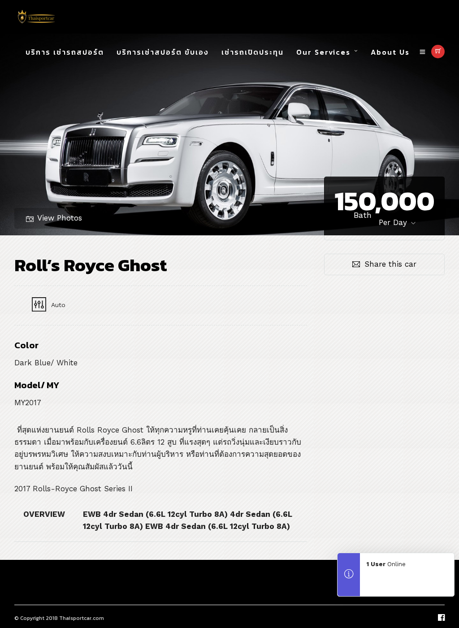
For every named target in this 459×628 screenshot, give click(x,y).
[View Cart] (438, 51)
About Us (390, 52)
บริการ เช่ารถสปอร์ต (65, 52)
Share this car (390, 264)
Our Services (323, 52)
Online (386, 564)
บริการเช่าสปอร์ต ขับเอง (163, 52)
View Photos (59, 217)
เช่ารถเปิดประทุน (252, 52)
